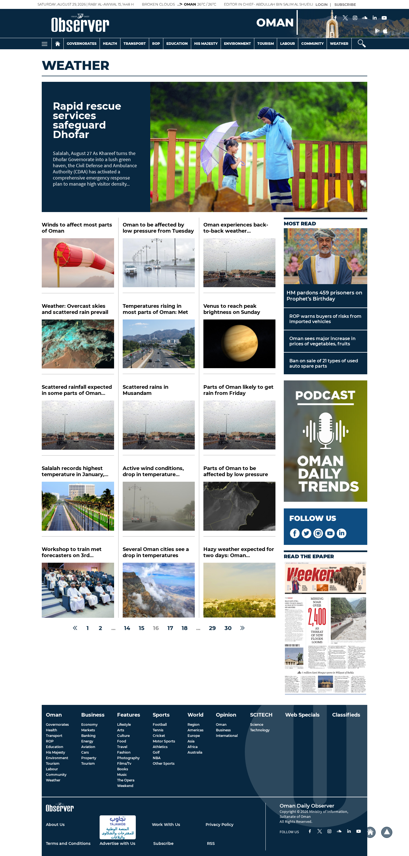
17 (170, 628)
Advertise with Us (117, 843)
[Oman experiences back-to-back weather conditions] (239, 265)
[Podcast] (325, 441)
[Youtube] (384, 18)
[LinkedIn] (374, 18)
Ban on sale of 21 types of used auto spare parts (323, 363)
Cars (85, 752)
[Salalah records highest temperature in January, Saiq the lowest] (78, 509)
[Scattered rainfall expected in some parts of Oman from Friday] (78, 428)
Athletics (160, 747)
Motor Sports (164, 741)
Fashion (123, 752)
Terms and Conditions (68, 843)
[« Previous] (75, 628)
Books (122, 769)
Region (193, 724)
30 (228, 628)
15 (141, 628)
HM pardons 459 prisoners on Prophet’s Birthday (324, 296)
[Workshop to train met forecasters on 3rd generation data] (78, 590)
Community (312, 43)
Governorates (82, 43)
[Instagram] (355, 18)
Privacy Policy (219, 824)
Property (88, 758)
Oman (221, 724)
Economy (89, 724)
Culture (123, 736)
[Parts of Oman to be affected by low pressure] (239, 509)
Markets (88, 730)
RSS (211, 843)
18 (185, 628)
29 (212, 628)
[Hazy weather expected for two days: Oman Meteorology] (239, 590)
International (227, 736)
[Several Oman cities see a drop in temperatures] (159, 590)
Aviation (88, 747)
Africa (193, 747)
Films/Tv (124, 763)
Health (110, 43)
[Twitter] (345, 18)
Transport (135, 43)
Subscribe (163, 843)
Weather (339, 43)
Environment (237, 43)
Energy (87, 741)
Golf (156, 752)
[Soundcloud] (364, 18)
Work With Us (166, 824)
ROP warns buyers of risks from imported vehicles (325, 319)
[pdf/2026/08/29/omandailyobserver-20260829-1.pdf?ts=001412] (325, 629)
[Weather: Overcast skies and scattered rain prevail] (78, 347)
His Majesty (206, 43)
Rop (156, 43)
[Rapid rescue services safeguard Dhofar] (258, 147)
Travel (122, 747)
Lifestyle (124, 724)
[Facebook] (335, 18)
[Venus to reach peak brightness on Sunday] (239, 346)
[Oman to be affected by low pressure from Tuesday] (159, 265)
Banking (88, 736)
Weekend (125, 786)
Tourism (265, 43)
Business (223, 730)
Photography (128, 758)
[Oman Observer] (73, 23)
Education (177, 43)
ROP (50, 741)
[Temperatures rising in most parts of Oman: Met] (159, 346)
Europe (194, 736)
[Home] (57, 43)
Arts (120, 730)
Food (121, 741)
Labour (287, 43)
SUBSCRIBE (345, 4)
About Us (55, 824)
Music (122, 775)
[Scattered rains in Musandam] (159, 427)
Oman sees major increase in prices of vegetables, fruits (322, 341)
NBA (157, 758)
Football (160, 724)
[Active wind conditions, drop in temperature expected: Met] (159, 509)
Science (256, 724)
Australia (195, 752)
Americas (195, 730)
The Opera (125, 780)
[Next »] (242, 628)
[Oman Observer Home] (370, 832)
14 (127, 628)
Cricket (159, 736)
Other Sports (163, 763)
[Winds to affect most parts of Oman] (78, 265)
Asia (191, 741)
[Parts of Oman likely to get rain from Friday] (239, 427)
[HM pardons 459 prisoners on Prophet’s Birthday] (325, 256)
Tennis (158, 730)
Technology (260, 730)
